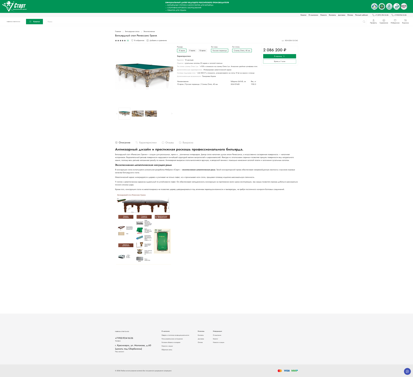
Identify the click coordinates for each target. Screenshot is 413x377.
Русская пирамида (220, 50)
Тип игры (214, 47)
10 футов (182, 50)
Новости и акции (167, 346)
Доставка (341, 15)
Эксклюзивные (149, 31)
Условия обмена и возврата (171, 342)
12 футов (202, 50)
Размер (180, 47)
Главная (118, 31)
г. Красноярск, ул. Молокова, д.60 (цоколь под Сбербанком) (133, 347)
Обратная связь (167, 350)
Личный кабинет (361, 15)
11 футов (192, 50)
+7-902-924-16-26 (400, 15)
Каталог (303, 15)
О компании (313, 15)
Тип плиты (236, 47)
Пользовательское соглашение (172, 339)
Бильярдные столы (132, 31)
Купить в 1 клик (279, 61)
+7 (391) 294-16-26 (381, 15)
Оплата (350, 15)
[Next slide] (170, 75)
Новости (323, 15)
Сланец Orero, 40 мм (242, 50)
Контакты (332, 15)
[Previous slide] (118, 75)
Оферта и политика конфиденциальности (175, 335)
